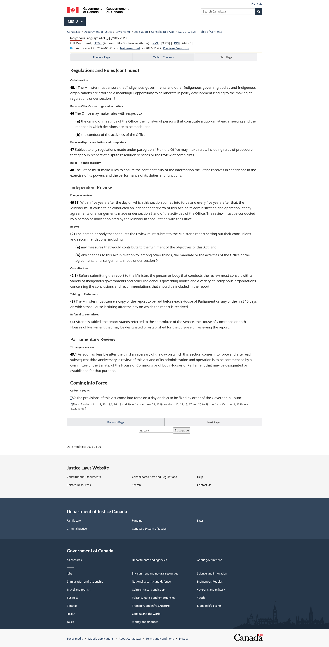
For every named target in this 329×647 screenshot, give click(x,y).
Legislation (141, 32)
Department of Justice (98, 32)
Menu (73, 21)
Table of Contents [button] (163, 57)
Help (200, 477)
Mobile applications (101, 638)
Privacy (183, 638)
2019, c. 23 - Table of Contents (200, 32)
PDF (177, 43)
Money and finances (145, 622)
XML (156, 43)
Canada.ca (74, 32)
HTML (98, 43)
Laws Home (123, 32)
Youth (201, 598)
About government (209, 560)
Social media (75, 638)
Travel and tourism (79, 589)
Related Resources (79, 485)
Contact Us (204, 485)
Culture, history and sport (148, 589)
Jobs (69, 573)
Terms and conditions (160, 638)
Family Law (74, 520)
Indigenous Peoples (210, 581)
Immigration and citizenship (85, 581)
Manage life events (209, 606)
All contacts (74, 560)
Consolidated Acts (162, 32)
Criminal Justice (77, 528)
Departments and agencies (149, 560)
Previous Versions (176, 48)
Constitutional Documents (84, 477)
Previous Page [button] (101, 57)
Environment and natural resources (155, 573)
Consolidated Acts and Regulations (154, 477)
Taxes (70, 622)
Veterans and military (211, 589)
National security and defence (151, 581)
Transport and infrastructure (151, 606)
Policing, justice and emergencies (153, 598)
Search (136, 485)
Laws (200, 520)
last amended (130, 48)
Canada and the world (146, 614)
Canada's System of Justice (149, 528)
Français (256, 3)
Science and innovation (212, 573)
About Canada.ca (130, 638)
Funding (137, 520)
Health (71, 614)
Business (72, 598)
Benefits (72, 606)
